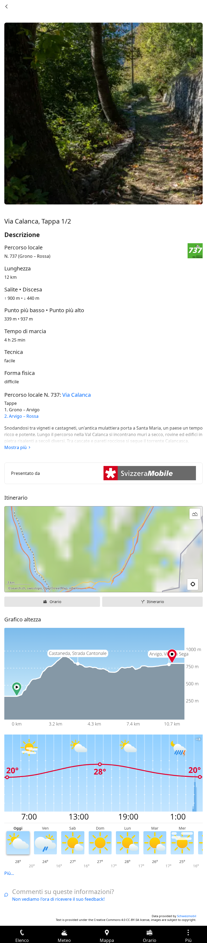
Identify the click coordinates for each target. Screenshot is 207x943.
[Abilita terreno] (194, 514)
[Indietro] (6, 6)
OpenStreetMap (55, 588)
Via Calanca (76, 394)
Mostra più (15, 447)
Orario (55, 601)
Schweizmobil (186, 916)
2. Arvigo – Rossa (21, 416)
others (74, 588)
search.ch (18, 588)
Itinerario (155, 601)
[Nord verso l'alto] (177, 584)
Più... (9, 873)
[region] (103, 549)
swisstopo (34, 588)
